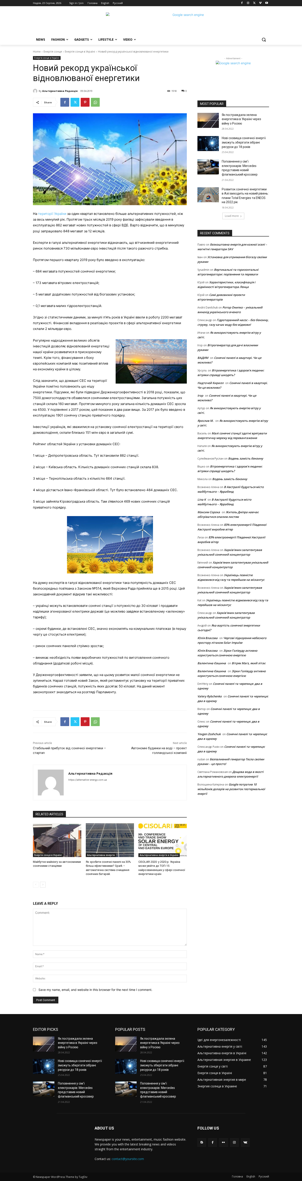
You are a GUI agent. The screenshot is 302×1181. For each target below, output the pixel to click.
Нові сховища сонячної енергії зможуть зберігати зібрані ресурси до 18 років (244, 142)
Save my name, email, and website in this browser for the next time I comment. (95, 990)
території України (52, 214)
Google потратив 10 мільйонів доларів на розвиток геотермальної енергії (231, 789)
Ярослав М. (205, 421)
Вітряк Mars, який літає (249, 663)
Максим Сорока (208, 512)
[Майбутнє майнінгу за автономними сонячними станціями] (57, 840)
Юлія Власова (207, 638)
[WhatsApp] (95, 102)
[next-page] (43, 885)
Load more (232, 216)
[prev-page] (35, 885)
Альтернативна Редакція (60, 91)
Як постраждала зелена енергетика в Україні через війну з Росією (241, 119)
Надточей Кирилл (210, 383)
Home (37, 51)
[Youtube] (266, 3)
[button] (263, 39)
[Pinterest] (85, 102)
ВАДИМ (202, 358)
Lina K (201, 500)
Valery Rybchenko (209, 696)
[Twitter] (254, 3)
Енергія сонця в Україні (80, 51)
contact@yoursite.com (128, 1159)
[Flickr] (223, 1142)
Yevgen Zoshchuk (209, 734)
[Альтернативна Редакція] (36, 91)
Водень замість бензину (245, 458)
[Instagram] (248, 3)
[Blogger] (201, 1142)
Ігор (200, 395)
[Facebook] (242, 3)
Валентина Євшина (211, 663)
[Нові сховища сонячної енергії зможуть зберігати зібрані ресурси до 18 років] (208, 143)
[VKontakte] (245, 1142)
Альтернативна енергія (101, 855)
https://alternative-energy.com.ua (87, 779)
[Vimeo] (260, 3)
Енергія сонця (53, 51)
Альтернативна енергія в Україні (159, 855)
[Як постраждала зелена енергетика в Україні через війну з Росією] (208, 120)
